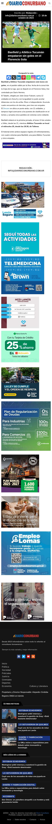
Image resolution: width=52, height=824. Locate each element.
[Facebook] (9, 77)
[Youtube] (28, 656)
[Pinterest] (23, 77)
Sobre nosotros (20, 819)
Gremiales (7, 680)
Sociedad (6, 670)
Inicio (4, 663)
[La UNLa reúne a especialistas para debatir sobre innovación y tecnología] (9, 740)
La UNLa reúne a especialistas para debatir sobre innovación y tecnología (33, 745)
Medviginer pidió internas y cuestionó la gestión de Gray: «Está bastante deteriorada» (33, 716)
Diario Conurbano (42, 813)
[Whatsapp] (28, 77)
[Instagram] (33, 77)
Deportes (6, 683)
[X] (13, 77)
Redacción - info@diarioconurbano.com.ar (26, 169)
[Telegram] (38, 77)
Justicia (5, 676)
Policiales (6, 673)
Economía (6, 686)
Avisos (42, 819)
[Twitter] (23, 656)
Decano (6, 108)
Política (5, 667)
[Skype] (43, 77)
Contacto (33, 819)
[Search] (49, 3)
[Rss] (33, 656)
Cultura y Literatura (39, 686)
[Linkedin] (18, 77)
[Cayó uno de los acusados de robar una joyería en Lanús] (9, 728)
